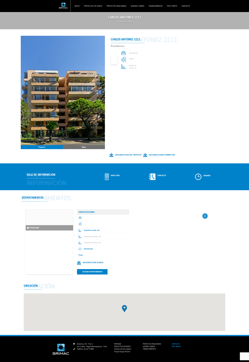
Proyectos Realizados (116, 6)
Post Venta (172, 6)
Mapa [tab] (84, 147)
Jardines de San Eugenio (122, 349)
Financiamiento (155, 6)
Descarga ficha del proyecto (128, 155)
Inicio (77, 6)
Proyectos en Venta (93, 6)
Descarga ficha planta (92, 262)
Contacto (185, 6)
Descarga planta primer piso (161, 155)
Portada (117, 344)
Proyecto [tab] (42, 147)
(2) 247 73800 (89, 349)
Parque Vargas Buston (122, 351)
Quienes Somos (137, 6)
